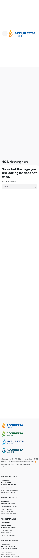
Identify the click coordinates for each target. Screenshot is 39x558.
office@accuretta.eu (27, 462)
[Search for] (19, 186)
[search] (35, 186)
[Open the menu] (5, 33)
